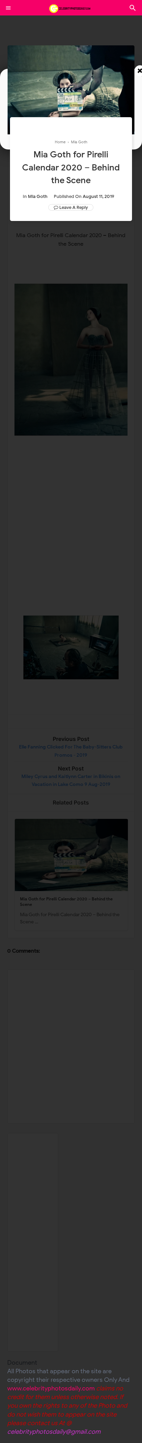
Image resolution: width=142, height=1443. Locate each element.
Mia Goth (38, 196)
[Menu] (8, 8)
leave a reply (73, 207)
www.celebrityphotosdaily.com (51, 1388)
